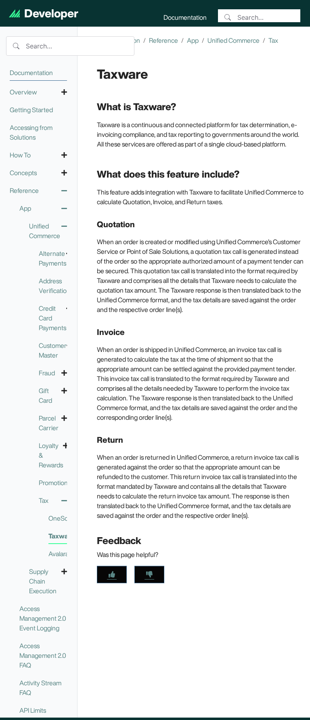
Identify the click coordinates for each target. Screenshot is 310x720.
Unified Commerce (233, 40)
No (149, 574)
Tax (273, 40)
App (193, 40)
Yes (112, 574)
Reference (163, 40)
